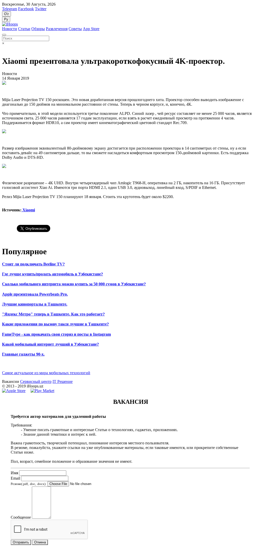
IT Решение (63, 381)
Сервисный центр (35, 381)
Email (15, 478)
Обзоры (38, 29)
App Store (91, 29)
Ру (6, 19)
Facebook (26, 9)
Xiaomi (28, 210)
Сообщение (21, 517)
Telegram (9, 9)
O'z (6, 14)
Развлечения (57, 29)
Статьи (24, 29)
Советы (75, 29)
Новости (9, 29)
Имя (14, 473)
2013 (10, 386)
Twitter (40, 9)
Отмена (40, 542)
